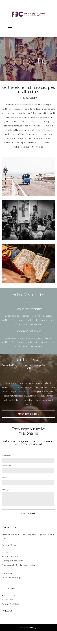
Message (6, 489)
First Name (6, 455)
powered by (28, 627)
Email (4, 477)
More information (28, 414)
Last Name (6, 465)
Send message (28, 513)
